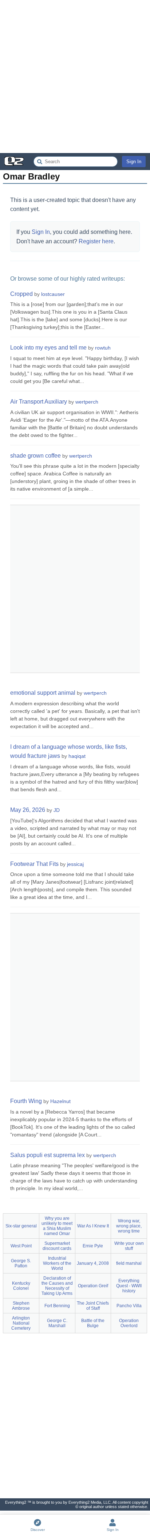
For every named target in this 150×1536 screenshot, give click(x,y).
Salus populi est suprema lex (47, 1155)
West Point (21, 1245)
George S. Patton (21, 1263)
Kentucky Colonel (21, 1286)
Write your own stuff (129, 1246)
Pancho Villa (129, 1305)
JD (57, 810)
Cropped (21, 294)
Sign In (133, 161)
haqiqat (77, 756)
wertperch (86, 402)
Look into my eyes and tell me (48, 347)
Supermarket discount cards (57, 1246)
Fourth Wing (26, 1101)
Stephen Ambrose (21, 1306)
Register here (96, 241)
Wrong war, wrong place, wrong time (129, 1226)
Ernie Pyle (93, 1245)
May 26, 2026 (27, 810)
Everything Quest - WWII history (129, 1285)
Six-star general (21, 1226)
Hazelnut (60, 1101)
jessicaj (75, 864)
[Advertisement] (75, 76)
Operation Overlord (129, 1323)
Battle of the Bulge (92, 1323)
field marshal (129, 1263)
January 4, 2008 (93, 1263)
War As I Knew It (93, 1226)
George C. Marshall (57, 1323)
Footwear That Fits (34, 864)
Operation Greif (93, 1285)
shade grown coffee (35, 456)
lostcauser (53, 294)
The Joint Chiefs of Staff (93, 1306)
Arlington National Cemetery (21, 1323)
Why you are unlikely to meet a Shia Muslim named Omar (57, 1226)
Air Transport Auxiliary (38, 402)
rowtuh (103, 348)
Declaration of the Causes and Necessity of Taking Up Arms (57, 1286)
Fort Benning (57, 1305)
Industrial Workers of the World (57, 1263)
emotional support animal (42, 693)
